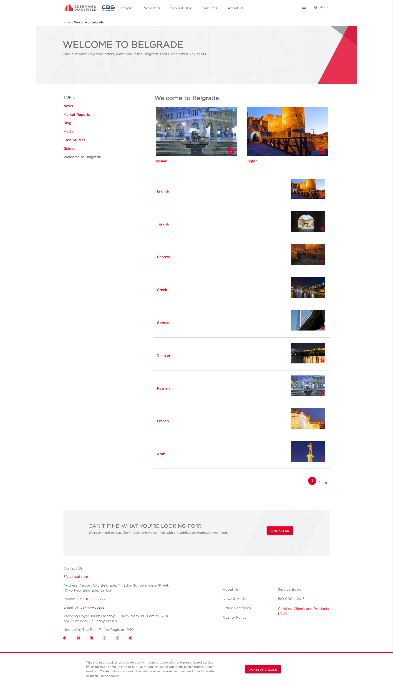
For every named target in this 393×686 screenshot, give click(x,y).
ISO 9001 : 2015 (291, 599)
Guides (69, 149)
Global (323, 7)
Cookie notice (109, 671)
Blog (67, 123)
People (126, 8)
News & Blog (181, 8)
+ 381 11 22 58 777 (91, 599)
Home (67, 22)
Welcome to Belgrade (82, 157)
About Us (236, 8)
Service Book (289, 589)
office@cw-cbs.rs (89, 607)
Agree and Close (263, 669)
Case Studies (74, 140)
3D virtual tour (75, 577)
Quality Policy (235, 617)
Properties (151, 8)
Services (210, 8)
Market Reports (76, 115)
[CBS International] (89, 6)
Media (68, 132)
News (68, 106)
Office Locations (237, 608)
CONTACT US (280, 531)
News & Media (235, 599)
